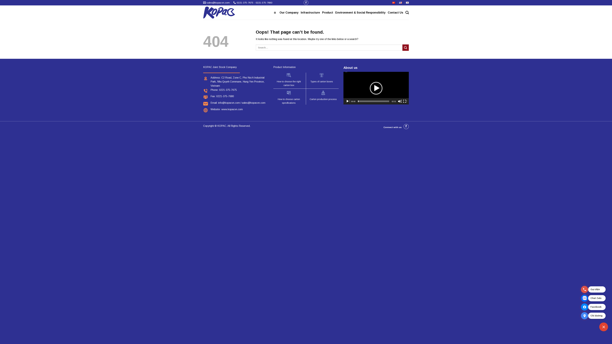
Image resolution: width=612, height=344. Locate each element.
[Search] (407, 12)
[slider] (373, 101)
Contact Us (395, 12)
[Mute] (400, 101)
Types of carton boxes (321, 81)
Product (327, 12)
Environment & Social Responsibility (360, 12)
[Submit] (405, 47)
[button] (376, 88)
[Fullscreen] (405, 101)
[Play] (348, 101)
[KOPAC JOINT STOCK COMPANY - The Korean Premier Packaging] (219, 13)
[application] (376, 88)
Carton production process (323, 99)
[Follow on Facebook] (306, 2)
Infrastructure (310, 12)
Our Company (289, 12)
